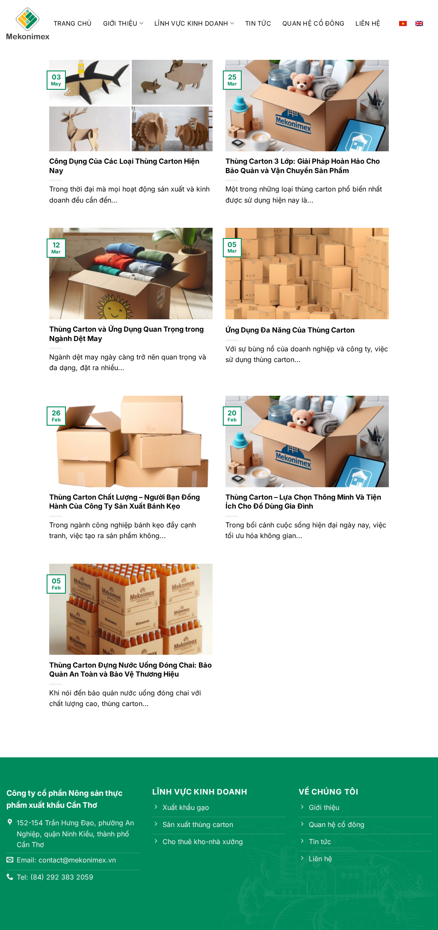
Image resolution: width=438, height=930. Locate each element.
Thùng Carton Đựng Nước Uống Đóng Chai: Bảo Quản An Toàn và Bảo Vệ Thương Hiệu (130, 670)
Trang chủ (72, 23)
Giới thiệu (120, 23)
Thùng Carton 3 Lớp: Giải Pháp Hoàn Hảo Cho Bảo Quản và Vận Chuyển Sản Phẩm (302, 166)
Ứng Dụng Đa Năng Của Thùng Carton (290, 330)
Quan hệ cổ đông (313, 23)
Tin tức (258, 23)
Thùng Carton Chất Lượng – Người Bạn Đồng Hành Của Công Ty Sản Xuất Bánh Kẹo (124, 502)
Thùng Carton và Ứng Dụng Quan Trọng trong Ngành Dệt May (126, 334)
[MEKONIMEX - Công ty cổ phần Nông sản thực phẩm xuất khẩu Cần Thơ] (27, 23)
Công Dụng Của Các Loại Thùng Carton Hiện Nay (124, 166)
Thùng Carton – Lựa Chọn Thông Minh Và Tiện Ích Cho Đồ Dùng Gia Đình (303, 502)
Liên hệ (367, 23)
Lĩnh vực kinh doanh (191, 23)
